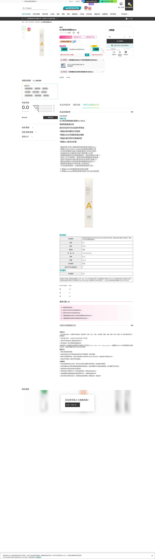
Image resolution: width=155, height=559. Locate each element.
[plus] (129, 37)
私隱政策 (38, 557)
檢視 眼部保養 (28, 132)
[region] (77, 556)
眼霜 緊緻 (45, 88)
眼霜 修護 (37, 88)
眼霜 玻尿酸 (38, 95)
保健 (68, 14)
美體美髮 (75, 14)
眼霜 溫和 (44, 92)
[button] (129, 5)
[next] (103, 51)
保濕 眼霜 (27, 92)
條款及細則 (70, 66)
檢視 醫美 (26, 128)
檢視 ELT (25, 137)
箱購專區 (105, 14)
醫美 (58, 14)
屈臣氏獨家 (36, 14)
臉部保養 (45, 14)
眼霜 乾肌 (46, 95)
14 (75, 338)
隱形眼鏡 (113, 14)
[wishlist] (73, 32)
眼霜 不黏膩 (36, 92)
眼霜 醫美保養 (28, 95)
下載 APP (71, 1)
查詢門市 (78, 1)
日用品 (82, 14)
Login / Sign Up (71, 405)
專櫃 (63, 14)
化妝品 (52, 14)
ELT (61, 27)
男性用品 (89, 14)
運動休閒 (97, 14)
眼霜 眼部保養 (28, 88)
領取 (87, 55)
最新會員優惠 (26, 14)
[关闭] (152, 556)
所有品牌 (124, 14)
